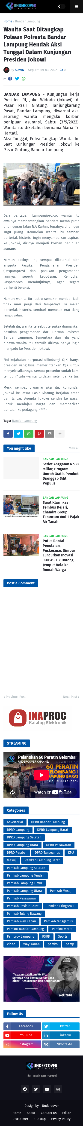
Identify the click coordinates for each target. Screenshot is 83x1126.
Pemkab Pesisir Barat (23, 906)
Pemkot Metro (62, 929)
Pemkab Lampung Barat (42, 860)
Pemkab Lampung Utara (24, 891)
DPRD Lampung (18, 830)
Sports (63, 937)
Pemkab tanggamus (58, 921)
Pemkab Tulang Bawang (24, 914)
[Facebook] (10, 79)
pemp (70, 944)
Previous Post (16, 697)
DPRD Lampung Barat (52, 830)
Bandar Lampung (27, 21)
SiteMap (40, 1119)
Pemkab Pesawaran (21, 898)
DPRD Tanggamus (47, 853)
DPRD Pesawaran (58, 845)
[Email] (49, 434)
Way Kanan (31, 944)
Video (11, 944)
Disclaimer (20, 1119)
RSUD (46, 937)
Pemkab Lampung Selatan (26, 868)
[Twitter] (17, 79)
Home (7, 21)
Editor (66, 1113)
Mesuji (12, 860)
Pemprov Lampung (20, 937)
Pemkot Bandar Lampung (25, 929)
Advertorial (15, 822)
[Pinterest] (39, 434)
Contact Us (49, 1113)
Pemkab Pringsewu (60, 906)
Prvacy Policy (61, 1119)
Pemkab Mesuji (61, 891)
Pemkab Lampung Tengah (25, 875)
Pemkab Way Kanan (21, 921)
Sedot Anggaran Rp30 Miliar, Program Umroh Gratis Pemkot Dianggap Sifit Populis (61, 473)
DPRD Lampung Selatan (24, 837)
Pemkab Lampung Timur (24, 883)
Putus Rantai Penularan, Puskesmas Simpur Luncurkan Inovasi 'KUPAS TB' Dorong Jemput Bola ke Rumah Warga (59, 555)
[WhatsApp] (24, 79)
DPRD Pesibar (17, 853)
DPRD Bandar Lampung (48, 822)
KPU (71, 853)
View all (74, 448)
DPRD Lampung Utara (22, 845)
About (31, 1113)
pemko (53, 944)
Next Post (70, 697)
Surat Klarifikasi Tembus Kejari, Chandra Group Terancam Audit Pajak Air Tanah (61, 512)
